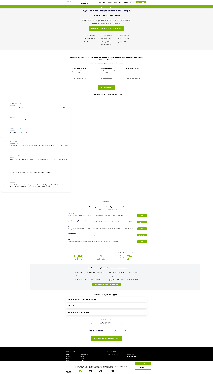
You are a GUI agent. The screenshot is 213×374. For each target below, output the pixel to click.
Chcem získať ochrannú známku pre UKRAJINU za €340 (106, 28)
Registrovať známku (141, 2)
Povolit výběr (142, 367)
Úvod (100, 2)
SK (130, 2)
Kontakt (126, 2)
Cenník (115, 2)
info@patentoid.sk (118, 331)
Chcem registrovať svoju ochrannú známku (106, 338)
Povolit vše (143, 363)
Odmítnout (143, 371)
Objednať (141, 215)
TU (110, 7)
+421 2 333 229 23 (84, 3)
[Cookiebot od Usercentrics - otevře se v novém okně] (68, 372)
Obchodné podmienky (84, 354)
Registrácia (68, 354)
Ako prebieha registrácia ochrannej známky (106, 284)
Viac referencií (106, 201)
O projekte (82, 358)
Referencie (110, 2)
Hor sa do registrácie (106, 87)
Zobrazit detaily (119, 371)
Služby (104, 2)
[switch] (90, 371)
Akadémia (120, 2)
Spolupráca (82, 356)
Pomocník (68, 356)
